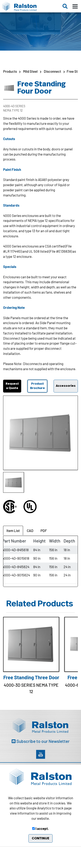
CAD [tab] (30, 530)
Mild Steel (30, 71)
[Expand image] (40, 433)
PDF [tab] (43, 530)
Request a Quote (12, 386)
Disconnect (52, 71)
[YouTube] (40, 754)
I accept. (42, 828)
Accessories (66, 385)
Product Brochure (37, 386)
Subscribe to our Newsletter (43, 741)
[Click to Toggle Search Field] (65, 6)
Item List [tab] (13, 530)
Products (10, 71)
